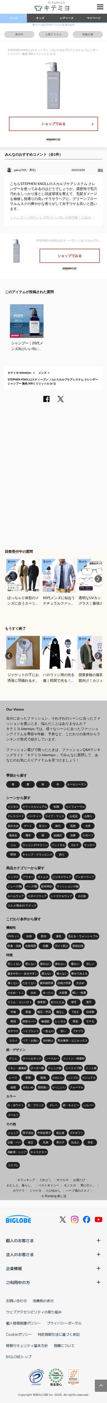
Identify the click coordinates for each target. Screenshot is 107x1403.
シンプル (72, 1077)
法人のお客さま (20, 1254)
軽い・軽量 (79, 992)
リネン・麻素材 (17, 1068)
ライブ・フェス (54, 816)
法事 (73, 835)
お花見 (73, 816)
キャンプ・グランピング (37, 854)
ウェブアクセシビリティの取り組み (34, 1311)
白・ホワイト (15, 1105)
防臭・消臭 (14, 945)
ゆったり (48, 992)
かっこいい (59, 1087)
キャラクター (38, 1152)
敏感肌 (45, 1021)
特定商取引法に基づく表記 (59, 1334)
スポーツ (87, 835)
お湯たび (79, 1180)
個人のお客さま (20, 1240)
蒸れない (45, 963)
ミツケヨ (35, 1190)
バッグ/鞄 (31, 886)
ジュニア (13, 1132)
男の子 (60, 1142)
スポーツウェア (37, 896)
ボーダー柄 (37, 1068)
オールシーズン (76, 784)
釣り (62, 854)
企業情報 (14, 1268)
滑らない (30, 963)
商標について (64, 1345)
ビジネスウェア (61, 876)
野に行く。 (88, 1185)
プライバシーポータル (64, 1323)
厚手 (74, 1002)
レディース (67, 17)
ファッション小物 (67, 886)
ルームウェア (15, 896)
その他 (82, 896)
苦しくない (14, 963)
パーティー (34, 816)
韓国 (13, 1021)
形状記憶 (77, 945)
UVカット (13, 936)
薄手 (89, 1002)
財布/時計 (47, 886)
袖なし (60, 1011)
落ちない (47, 973)
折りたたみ (57, 1002)
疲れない (60, 963)
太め (33, 992)
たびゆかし (53, 1190)
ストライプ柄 (73, 1068)
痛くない (13, 982)
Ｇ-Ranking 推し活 (53, 1196)
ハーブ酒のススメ (78, 1190)
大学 (88, 825)
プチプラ (78, 1031)
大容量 (63, 992)
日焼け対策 (64, 982)
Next (98, 579)
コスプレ (13, 1165)
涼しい (90, 963)
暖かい (75, 963)
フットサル (58, 845)
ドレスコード (15, 816)
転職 (56, 806)
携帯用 (41, 1002)
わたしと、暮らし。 (20, 1185)
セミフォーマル (75, 806)
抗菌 (45, 945)
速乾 (58, 936)
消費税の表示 (43, 1300)
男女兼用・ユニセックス (72, 1040)
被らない (61, 973)
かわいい (58, 1077)
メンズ (13, 17)
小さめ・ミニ (15, 992)
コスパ (13, 1040)
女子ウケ (13, 1031)
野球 (13, 854)
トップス (13, 876)
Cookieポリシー (19, 1334)
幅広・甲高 (44, 1011)
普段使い (43, 1087)
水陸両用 (30, 945)
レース (13, 1077)
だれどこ (46, 1180)
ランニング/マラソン (35, 845)
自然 (13, 1087)
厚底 (75, 1021)
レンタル (60, 1021)
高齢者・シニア (17, 1152)
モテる (90, 1021)
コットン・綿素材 (74, 1058)
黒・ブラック (36, 1105)
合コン (43, 825)
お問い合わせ (16, 1300)
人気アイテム (53, 34)
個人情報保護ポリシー (23, 1323)
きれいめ (28, 1087)
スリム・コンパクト (19, 1002)
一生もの (48, 1031)
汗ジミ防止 (61, 945)
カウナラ (19, 1190)
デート (28, 825)
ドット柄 (91, 1068)
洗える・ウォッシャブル (83, 936)
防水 (44, 936)
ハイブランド (30, 1031)
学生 (90, 1142)
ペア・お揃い (30, 1040)
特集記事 (87, 34)
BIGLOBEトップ (18, 1356)
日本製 (90, 1011)
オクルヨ (62, 1180)
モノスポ (70, 1185)
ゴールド (13, 1114)
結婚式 (58, 835)
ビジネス (13, 806)
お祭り (88, 816)
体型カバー (29, 1021)
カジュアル (89, 1077)
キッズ (40, 17)
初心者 (60, 1132)
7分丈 (75, 1011)
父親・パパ (14, 1142)
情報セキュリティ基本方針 (27, 1345)
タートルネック (32, 1058)
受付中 (19, 34)
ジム (13, 845)
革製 (28, 1077)
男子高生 (28, 1132)
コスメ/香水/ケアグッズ (21, 905)
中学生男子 (44, 1132)
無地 (43, 1077)
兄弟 (45, 1142)
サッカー (89, 845)
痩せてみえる (79, 973)
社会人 (75, 1142)
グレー (53, 1105)
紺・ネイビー (71, 1105)
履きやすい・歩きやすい (22, 973)
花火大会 (13, 825)
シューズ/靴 (14, 886)
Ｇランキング (26, 1180)
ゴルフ (74, 845)
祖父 (30, 1142)
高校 (73, 825)
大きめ (80, 982)
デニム (13, 1058)
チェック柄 (54, 1068)
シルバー (88, 1105)
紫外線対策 (47, 982)
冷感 (29, 936)
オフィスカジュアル (34, 806)
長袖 (28, 1011)
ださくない (29, 982)
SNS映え (48, 1040)
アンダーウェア (84, 876)
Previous (8, 579)
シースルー (52, 1058)
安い (63, 1031)
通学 (28, 835)
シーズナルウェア (61, 896)
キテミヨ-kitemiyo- (20, 372)
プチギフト (76, 1132)
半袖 (13, 1011)
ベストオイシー (48, 1185)
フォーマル (76, 1087)
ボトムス (43, 876)
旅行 (58, 825)
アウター (28, 876)
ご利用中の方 (18, 1282)
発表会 (13, 835)
